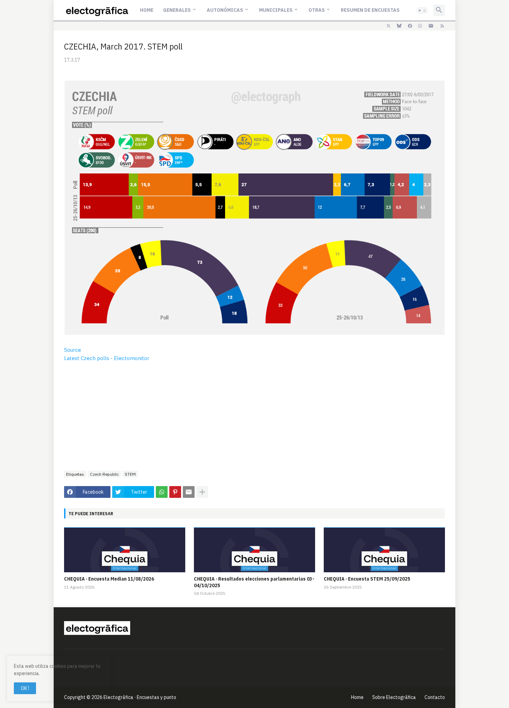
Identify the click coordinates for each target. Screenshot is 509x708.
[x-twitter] (388, 26)
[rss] (442, 26)
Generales (177, 10)
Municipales (276, 10)
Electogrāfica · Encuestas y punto (140, 697)
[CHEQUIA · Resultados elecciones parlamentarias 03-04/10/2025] (254, 549)
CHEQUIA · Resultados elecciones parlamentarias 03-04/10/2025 (254, 582)
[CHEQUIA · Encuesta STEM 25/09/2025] (384, 549)
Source (72, 350)
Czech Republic (104, 474)
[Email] (189, 492)
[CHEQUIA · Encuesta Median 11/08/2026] (124, 549)
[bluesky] (399, 26)
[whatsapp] (420, 26)
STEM (130, 474)
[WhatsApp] (162, 492)
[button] (422, 10)
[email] (431, 26)
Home (146, 10)
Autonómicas (225, 10)
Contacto (435, 697)
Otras (317, 10)
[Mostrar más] (202, 492)
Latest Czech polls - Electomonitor (106, 358)
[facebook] (410, 26)
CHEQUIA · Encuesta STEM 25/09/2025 (367, 579)
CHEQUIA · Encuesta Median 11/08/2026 (109, 579)
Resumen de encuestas (370, 10)
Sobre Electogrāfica (394, 697)
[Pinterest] (175, 492)
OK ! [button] (25, 688)
